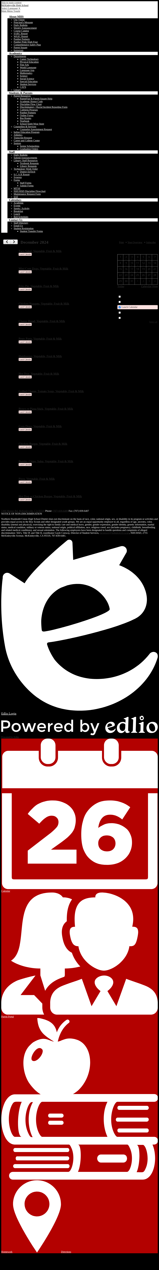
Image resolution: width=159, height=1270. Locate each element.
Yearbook (24, 121)
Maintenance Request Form (27, 194)
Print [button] (121, 242)
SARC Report (21, 33)
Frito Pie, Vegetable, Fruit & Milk (39, 286)
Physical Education (29, 62)
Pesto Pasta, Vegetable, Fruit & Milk (40, 338)
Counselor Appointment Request (36, 129)
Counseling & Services (25, 126)
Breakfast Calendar (131, 301)
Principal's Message (23, 22)
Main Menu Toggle (10, 11)
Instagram (18, 50)
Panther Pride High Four (26, 42)
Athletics (18, 135)
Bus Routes (25, 118)
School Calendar (130, 296)
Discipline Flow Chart (31, 104)
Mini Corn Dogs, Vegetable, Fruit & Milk (43, 268)
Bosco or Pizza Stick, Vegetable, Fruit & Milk (46, 408)
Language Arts (27, 70)
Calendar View (149, 286)
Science (23, 76)
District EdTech (27, 171)
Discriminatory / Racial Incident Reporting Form (43, 107)
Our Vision (19, 19)
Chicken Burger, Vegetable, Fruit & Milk (43, 443)
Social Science (27, 78)
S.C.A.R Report (22, 174)
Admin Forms (27, 185)
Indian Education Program (26, 132)
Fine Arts (24, 64)
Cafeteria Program (29, 110)
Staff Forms (25, 183)
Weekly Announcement (25, 28)
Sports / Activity (22, 208)
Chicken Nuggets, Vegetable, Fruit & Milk (44, 303)
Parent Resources (22, 96)
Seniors (17, 143)
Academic (19, 203)
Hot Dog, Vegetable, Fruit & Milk (39, 373)
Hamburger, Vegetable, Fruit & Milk (40, 356)
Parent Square (20, 47)
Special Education (29, 81)
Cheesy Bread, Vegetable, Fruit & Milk (42, 321)
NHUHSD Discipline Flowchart (29, 191)
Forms (17, 180)
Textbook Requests (29, 163)
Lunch (17, 214)
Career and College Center (27, 140)
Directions (66, 1251)
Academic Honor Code (31, 101)
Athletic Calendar (130, 312)
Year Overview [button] (134, 242)
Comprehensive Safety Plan (27, 44)
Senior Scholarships (29, 146)
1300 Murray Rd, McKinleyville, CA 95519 (23, 511)
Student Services (28, 84)
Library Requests (28, 166)
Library (17, 90)
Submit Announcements (25, 157)
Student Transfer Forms (31, 231)
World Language (28, 67)
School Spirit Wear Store (32, 123)
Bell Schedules (21, 216)
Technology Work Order (26, 169)
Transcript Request (23, 137)
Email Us (18, 225)
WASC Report (21, 36)
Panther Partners (22, 39)
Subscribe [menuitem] (151, 242)
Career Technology (29, 59)
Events (17, 205)
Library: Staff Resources (26, 160)
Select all (153, 322)
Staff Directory (21, 223)
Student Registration (24, 228)
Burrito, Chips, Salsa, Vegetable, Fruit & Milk (46, 461)
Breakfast (18, 211)
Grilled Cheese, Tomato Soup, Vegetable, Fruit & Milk (51, 391)
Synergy (18, 177)
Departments (20, 56)
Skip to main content (11, 2)
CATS (23, 87)
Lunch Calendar (129, 307)
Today (120, 286)
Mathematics (26, 73)
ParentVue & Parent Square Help (36, 98)
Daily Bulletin (20, 25)
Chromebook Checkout (133, 317)
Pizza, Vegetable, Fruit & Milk (37, 478)
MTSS (17, 188)
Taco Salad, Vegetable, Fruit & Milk (40, 251)
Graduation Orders (29, 149)
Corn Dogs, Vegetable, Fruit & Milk (40, 426)
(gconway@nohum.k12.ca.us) (114, 533)
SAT (16, 196)
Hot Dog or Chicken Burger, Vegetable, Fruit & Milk (50, 496)
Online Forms (26, 115)
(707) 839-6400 (60, 511)
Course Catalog (21, 30)
